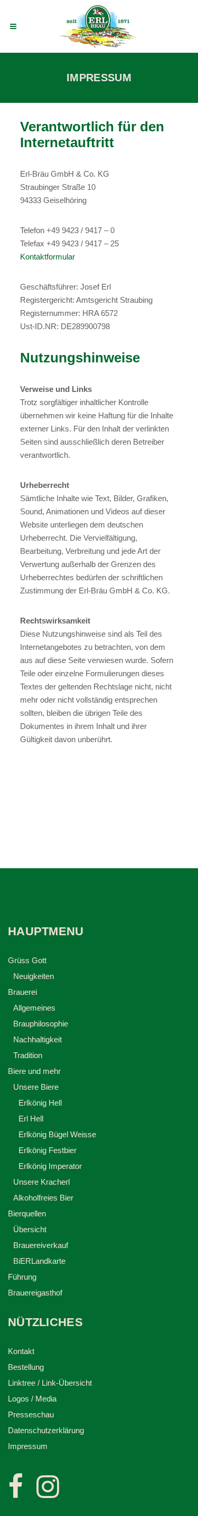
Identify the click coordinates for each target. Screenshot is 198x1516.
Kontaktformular (47, 256)
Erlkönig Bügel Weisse (57, 1134)
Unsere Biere (36, 1086)
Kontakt (21, 1351)
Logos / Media (32, 1398)
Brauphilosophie (40, 1023)
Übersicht (29, 1229)
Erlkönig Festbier (47, 1150)
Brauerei (22, 991)
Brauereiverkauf (40, 1245)
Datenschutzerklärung (46, 1430)
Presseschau (31, 1414)
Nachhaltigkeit (37, 1039)
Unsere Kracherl (41, 1181)
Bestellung (26, 1367)
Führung (22, 1276)
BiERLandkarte (39, 1260)
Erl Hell (30, 1118)
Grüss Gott (27, 960)
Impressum (28, 1446)
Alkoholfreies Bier (43, 1197)
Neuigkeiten (33, 976)
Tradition (27, 1055)
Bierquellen (27, 1213)
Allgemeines (34, 1007)
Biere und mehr (34, 1071)
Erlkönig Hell (40, 1102)
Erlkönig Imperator (50, 1166)
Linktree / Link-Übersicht (50, 1382)
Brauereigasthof (35, 1292)
